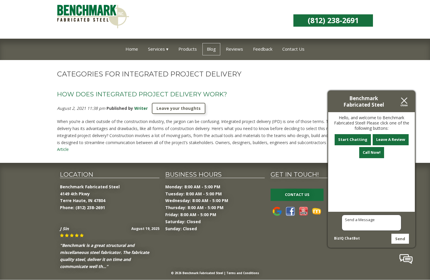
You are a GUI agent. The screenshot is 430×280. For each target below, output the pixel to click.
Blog (211, 49)
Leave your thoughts (178, 108)
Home (131, 49)
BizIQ (339, 238)
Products (187, 49)
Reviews (234, 49)
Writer (141, 108)
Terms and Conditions (242, 273)
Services (156, 49)
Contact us (297, 194)
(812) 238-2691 (333, 20)
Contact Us (293, 49)
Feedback (262, 49)
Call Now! (372, 152)
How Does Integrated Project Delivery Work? (142, 94)
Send (400, 238)
